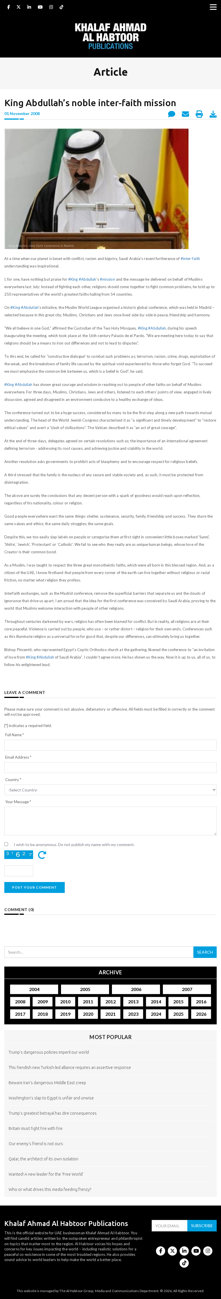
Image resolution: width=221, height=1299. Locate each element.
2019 (65, 1013)
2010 (65, 1001)
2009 (42, 1001)
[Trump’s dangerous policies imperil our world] (110, 1061)
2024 (155, 1013)
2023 (133, 1013)
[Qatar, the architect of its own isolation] (110, 1168)
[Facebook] (8, 8)
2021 (110, 1013)
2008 (20, 1001)
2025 (178, 1013)
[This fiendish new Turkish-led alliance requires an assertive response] (110, 1076)
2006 (136, 989)
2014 (155, 1001)
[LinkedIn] (29, 8)
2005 (85, 989)
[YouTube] (40, 8)
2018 (42, 1013)
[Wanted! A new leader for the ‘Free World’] (110, 1183)
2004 (34, 989)
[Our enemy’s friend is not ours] (110, 1152)
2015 (178, 1001)
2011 (88, 1001)
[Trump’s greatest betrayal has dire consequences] (110, 1122)
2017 (20, 1013)
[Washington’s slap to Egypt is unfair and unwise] (110, 1107)
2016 (201, 1001)
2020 (88, 1013)
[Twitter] (19, 8)
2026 (201, 1013)
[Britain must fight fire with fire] (110, 1137)
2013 (133, 1001)
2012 (110, 1001)
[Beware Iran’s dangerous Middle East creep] (110, 1091)
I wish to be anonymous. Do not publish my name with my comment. (74, 844)
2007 (187, 989)
